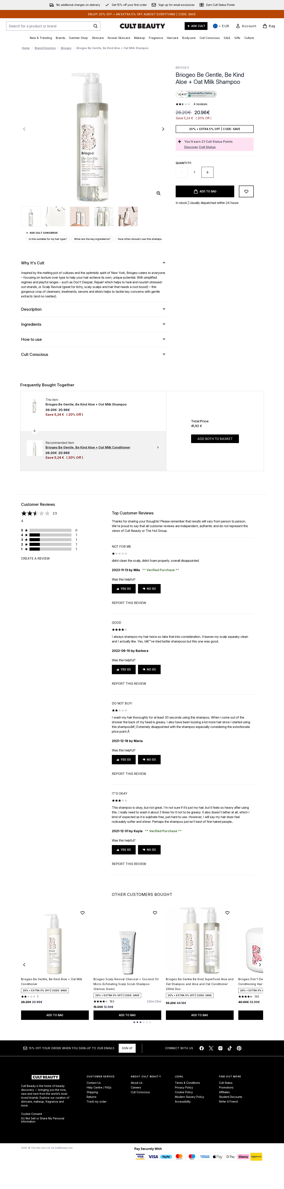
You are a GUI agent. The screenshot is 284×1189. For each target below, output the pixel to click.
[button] (215, 95)
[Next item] (260, 965)
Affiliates (224, 1092)
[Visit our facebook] (201, 1048)
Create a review (35, 558)
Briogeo (66, 48)
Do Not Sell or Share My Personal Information (42, 1120)
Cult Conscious (140, 1092)
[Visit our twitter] (211, 1048)
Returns (91, 1096)
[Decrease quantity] (182, 172)
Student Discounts (230, 1096)
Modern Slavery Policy (189, 1096)
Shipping (92, 1092)
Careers (136, 1087)
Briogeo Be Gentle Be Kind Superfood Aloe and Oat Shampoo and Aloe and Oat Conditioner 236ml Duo (200, 984)
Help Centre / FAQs (99, 1087)
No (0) (151, 588)
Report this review (129, 603)
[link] (246, 26)
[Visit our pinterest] (239, 1048)
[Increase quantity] (207, 172)
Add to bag (54, 1015)
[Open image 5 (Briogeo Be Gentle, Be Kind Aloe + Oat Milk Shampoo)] (128, 216)
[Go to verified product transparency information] (196, 94)
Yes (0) (126, 588)
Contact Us (94, 1082)
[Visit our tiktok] (229, 1048)
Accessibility (183, 1101)
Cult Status (225, 1082)
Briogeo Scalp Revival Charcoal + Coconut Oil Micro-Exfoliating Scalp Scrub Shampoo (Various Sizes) (126, 984)
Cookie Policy (184, 1092)
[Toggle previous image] (24, 129)
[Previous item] (24, 965)
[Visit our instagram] (220, 1048)
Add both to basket (215, 439)
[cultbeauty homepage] (142, 26)
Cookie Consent (31, 1113)
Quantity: (184, 163)
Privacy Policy (184, 1087)
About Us (136, 1082)
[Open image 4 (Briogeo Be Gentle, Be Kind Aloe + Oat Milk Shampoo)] (104, 216)
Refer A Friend (228, 1101)
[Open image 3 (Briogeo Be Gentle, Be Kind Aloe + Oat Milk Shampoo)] (79, 216)
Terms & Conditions (187, 1082)
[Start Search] (95, 26)
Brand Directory (45, 48)
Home (26, 48)
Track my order (97, 1101)
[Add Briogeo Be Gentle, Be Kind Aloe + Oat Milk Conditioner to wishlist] (82, 912)
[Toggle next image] (163, 129)
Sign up (127, 1048)
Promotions (226, 1087)
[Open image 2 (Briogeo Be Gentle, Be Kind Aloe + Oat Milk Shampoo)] (55, 216)
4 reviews (200, 104)
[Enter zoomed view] (158, 193)
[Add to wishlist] (246, 191)
